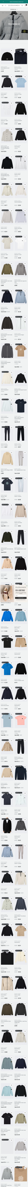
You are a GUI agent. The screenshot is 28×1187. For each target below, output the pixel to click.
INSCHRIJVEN (20, 597)
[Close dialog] (26, 585)
